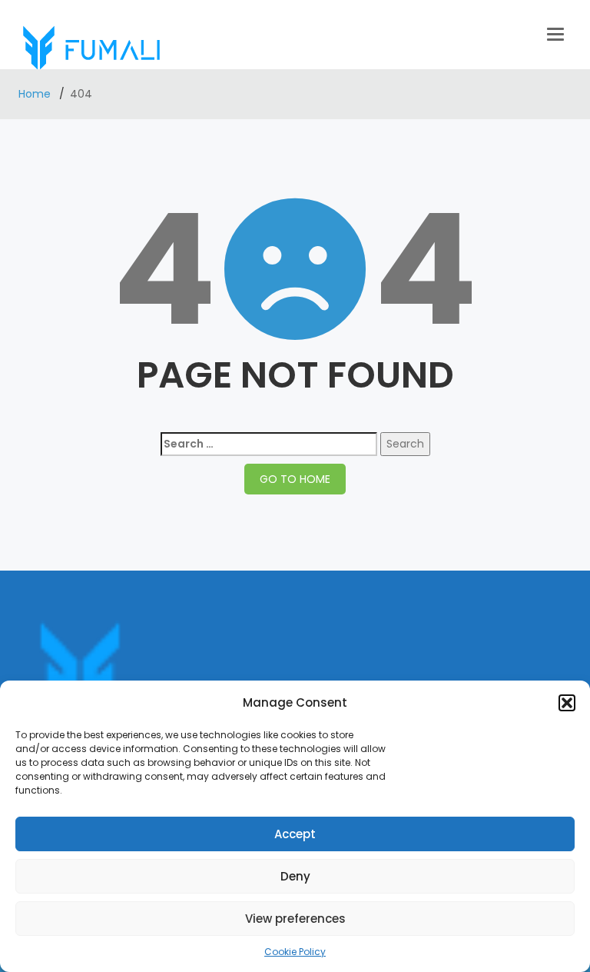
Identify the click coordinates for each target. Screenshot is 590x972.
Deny (295, 876)
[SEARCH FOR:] (269, 444)
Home (36, 94)
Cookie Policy (295, 951)
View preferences (295, 918)
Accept (295, 834)
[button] (567, 703)
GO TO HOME (295, 479)
